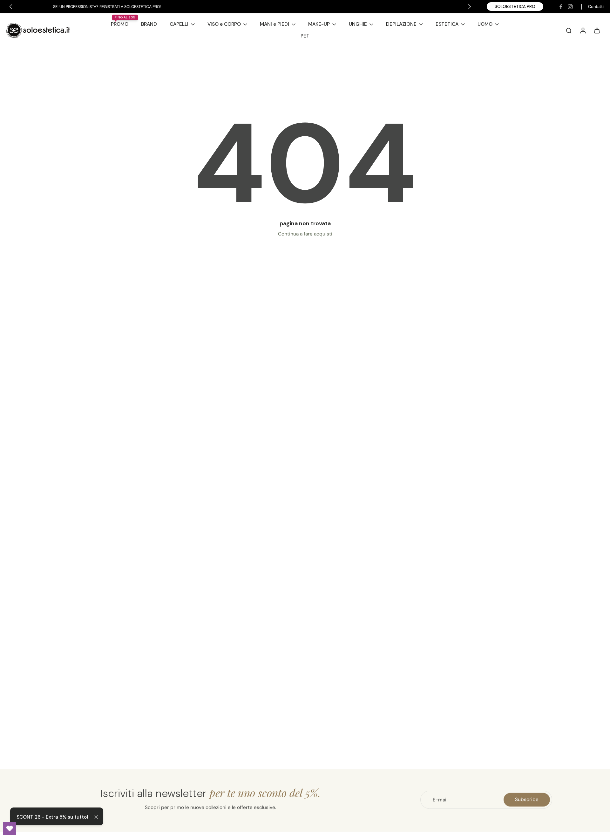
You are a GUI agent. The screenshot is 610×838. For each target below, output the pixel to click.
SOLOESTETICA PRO (515, 6)
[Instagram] (570, 6)
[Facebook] (561, 6)
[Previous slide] (11, 6)
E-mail (440, 799)
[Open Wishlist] (9, 828)
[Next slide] (469, 6)
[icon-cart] (597, 30)
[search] (569, 30)
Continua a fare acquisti (305, 234)
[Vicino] (96, 817)
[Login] (583, 30)
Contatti (596, 6)
